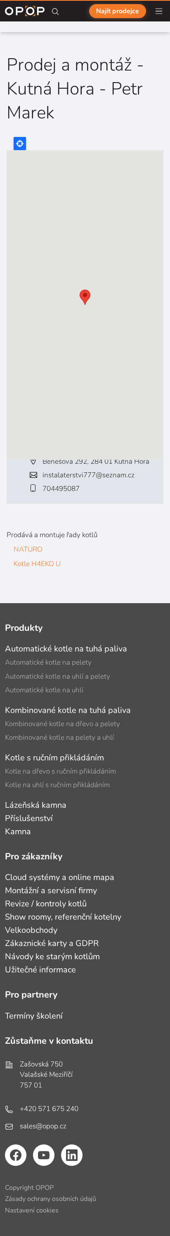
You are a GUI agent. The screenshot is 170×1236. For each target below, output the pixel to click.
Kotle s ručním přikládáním (54, 757)
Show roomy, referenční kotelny (63, 916)
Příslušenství (29, 818)
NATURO (28, 549)
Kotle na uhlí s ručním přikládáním (57, 785)
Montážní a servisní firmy (51, 890)
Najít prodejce (117, 11)
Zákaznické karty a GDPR (52, 943)
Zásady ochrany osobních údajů (50, 1198)
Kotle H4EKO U (37, 563)
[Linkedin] (72, 1155)
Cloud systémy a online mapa (59, 877)
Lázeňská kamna (35, 805)
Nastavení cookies (32, 1210)
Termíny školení (34, 1015)
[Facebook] (15, 1155)
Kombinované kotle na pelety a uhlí (59, 737)
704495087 (61, 488)
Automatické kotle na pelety (48, 662)
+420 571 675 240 (49, 1108)
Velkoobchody (31, 930)
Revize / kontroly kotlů (46, 903)
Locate (20, 143)
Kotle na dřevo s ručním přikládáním (60, 771)
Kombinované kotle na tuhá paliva (68, 710)
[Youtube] (43, 1155)
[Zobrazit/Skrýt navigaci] (159, 11)
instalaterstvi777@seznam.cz (88, 475)
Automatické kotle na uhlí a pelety (57, 676)
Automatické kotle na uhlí (44, 690)
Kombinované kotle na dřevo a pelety (62, 724)
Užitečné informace (40, 969)
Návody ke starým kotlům (52, 956)
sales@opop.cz (43, 1126)
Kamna (18, 831)
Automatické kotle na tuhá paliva (66, 648)
